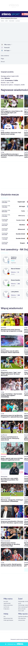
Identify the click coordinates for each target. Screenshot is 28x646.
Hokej (6, 614)
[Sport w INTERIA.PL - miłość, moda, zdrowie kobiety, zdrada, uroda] (16, 14)
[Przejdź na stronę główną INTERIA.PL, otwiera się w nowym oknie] (6, 14)
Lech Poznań (6, 607)
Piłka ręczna (23, 614)
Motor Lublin (21, 610)
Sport (6, 20)
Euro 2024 (6, 601)
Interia (2, 20)
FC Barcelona (6, 609)
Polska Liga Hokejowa (8, 620)
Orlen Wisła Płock (22, 618)
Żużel (20, 599)
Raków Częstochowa (8, 605)
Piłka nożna (11, 20)
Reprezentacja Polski (8, 618)
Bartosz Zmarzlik (21, 609)
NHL (5, 616)
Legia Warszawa (7, 603)
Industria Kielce (21, 620)
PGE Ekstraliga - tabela (23, 605)
